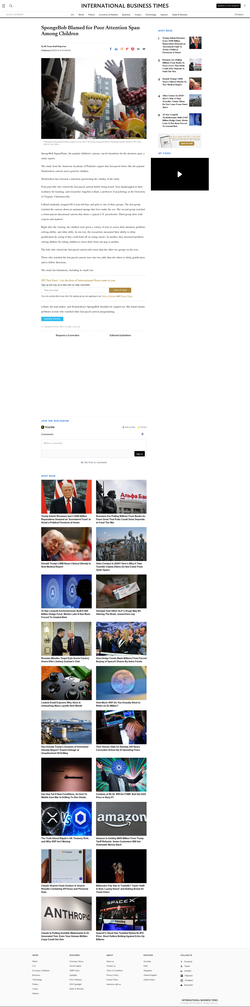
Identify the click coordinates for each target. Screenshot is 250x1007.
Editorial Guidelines (120, 335)
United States (149, 980)
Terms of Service (109, 296)
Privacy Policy (126, 296)
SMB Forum (74, 970)
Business (126, 14)
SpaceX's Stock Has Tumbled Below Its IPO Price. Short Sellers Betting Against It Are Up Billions (120, 936)
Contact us (111, 966)
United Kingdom (150, 975)
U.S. (72, 14)
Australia (147, 961)
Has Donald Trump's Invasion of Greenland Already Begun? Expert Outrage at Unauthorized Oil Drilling (64, 750)
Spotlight (73, 975)
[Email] (138, 49)
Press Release (75, 980)
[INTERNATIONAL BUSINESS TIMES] (125, 6)
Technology (151, 14)
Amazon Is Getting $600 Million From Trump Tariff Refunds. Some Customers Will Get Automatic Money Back (120, 841)
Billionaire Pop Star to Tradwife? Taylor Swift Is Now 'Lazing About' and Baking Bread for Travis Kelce (120, 888)
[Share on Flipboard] (127, 49)
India (146, 966)
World (81, 14)
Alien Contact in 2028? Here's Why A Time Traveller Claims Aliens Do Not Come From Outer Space (119, 566)
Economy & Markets (108, 14)
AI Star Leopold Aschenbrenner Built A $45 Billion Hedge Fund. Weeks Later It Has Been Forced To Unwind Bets (65, 614)
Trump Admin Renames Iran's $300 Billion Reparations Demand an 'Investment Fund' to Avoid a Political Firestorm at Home (66, 519)
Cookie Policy (112, 980)
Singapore (148, 970)
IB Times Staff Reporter (55, 46)
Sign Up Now (187, 144)
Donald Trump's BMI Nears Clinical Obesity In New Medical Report (174, 82)
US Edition (239, 14)
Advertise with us (113, 984)
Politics (91, 14)
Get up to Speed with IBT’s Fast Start (184, 137)
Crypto (138, 14)
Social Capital (75, 966)
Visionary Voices (76, 961)
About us (110, 961)
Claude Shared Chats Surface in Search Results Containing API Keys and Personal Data (64, 888)
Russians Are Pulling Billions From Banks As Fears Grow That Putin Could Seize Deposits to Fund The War (120, 519)
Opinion (164, 14)
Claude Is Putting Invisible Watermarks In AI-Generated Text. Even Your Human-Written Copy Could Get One (65, 936)
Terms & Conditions (114, 970)
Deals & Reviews (180, 14)
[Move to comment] (144, 49)
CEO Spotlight (75, 984)
